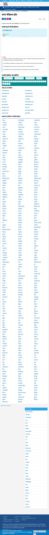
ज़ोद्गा (19, 216)
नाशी (19, 257)
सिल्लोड (4, 395)
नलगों (3, 250)
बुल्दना (4, 295)
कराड (19, 164)
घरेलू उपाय (12, 7)
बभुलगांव (20, 292)
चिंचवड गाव (37, 206)
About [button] (5, 0)
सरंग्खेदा (20, 383)
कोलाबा (20, 183)
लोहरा (19, 353)
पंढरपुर (35, 267)
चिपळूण (20, 208)
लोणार (19, 350)
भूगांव (19, 306)
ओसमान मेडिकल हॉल (5, 93)
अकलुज (4, 122)
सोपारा (35, 395)
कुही (3, 174)
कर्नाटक (27, 456)
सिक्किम (27, 490)
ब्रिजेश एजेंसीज (4, 96)
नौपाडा (4, 264)
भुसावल (36, 311)
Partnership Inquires (25, 516)
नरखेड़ (20, 248)
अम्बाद (4, 132)
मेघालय (27, 470)
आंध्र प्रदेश (28, 414)
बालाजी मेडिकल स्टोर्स (29, 96)
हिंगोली (35, 399)
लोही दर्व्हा (36, 353)
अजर (3, 127)
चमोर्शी (35, 202)
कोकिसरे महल (37, 178)
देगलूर (19, 229)
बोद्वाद (19, 304)
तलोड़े (19, 225)
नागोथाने (4, 255)
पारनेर (3, 283)
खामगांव (20, 190)
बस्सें (19, 297)
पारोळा (19, 283)
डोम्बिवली (4, 220)
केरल (26, 459)
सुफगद (4, 383)
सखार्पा (4, 381)
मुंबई (3, 323)
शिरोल (19, 378)
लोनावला (36, 350)
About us (5, 516)
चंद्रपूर (4, 202)
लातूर (3, 350)
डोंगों (35, 218)
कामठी (35, 174)
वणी (35, 355)
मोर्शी (19, 337)
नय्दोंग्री (4, 248)
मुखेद (3, 318)
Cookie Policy (29, 532)
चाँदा (19, 204)
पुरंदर (19, 274)
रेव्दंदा (19, 343)
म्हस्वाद (36, 327)
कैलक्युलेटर (25, 7)
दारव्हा (19, 239)
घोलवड (20, 199)
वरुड (3, 357)
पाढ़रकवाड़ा (37, 281)
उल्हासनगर (36, 148)
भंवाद (19, 311)
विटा (3, 369)
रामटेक (20, 346)
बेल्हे (35, 295)
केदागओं (20, 157)
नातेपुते (20, 255)
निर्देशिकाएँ (14, 9)
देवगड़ (3, 232)
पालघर (35, 283)
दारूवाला (36, 239)
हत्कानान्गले (21, 397)
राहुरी (19, 348)
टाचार (35, 216)
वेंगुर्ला (3, 355)
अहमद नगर (5, 139)
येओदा (19, 339)
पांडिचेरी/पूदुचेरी (28, 481)
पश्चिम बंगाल (28, 507)
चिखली (4, 206)
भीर (3, 316)
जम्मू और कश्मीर (28, 451)
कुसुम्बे (19, 171)
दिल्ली (27, 437)
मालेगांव (4, 332)
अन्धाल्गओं (36, 127)
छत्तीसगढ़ (27, 428)
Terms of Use (12, 533)
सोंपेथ (19, 395)
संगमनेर (20, 381)
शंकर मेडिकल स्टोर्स (5, 110)
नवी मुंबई (4, 253)
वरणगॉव (20, 357)
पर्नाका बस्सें (37, 274)
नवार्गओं (36, 250)
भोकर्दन (20, 316)
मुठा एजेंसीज (4, 99)
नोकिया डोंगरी (37, 262)
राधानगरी (4, 346)
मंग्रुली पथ (37, 318)
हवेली (3, 399)
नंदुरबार (36, 246)
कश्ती (19, 169)
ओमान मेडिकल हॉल (28, 90)
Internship (24, 0)
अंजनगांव (20, 125)
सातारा (35, 388)
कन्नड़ (4, 160)
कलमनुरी (4, 167)
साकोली (4, 388)
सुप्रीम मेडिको (27, 113)
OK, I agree (35, 531)
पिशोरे (35, 288)
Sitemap (17, 519)
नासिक (36, 257)
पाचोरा (3, 281)
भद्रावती (20, 309)
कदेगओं (36, 155)
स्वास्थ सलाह (7, 7)
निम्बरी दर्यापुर (5, 262)
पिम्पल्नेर (20, 288)
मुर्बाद (3, 325)
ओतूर (35, 150)
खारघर (36, 190)
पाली (3, 285)
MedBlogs (31, 0)
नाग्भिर (35, 253)
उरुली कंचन (21, 148)
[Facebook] (3, 19)
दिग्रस (4, 241)
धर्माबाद (20, 243)
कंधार (35, 157)
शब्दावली (37, 7)
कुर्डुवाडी (20, 162)
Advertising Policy (7, 521)
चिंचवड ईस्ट (21, 206)
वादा (35, 364)
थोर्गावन (20, 227)
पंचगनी (20, 264)
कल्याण (4, 169)
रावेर (35, 346)
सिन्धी (35, 390)
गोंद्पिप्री (4, 197)
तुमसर (35, 220)
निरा (19, 262)
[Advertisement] (24, 45)
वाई (35, 362)
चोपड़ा (3, 211)
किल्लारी (20, 178)
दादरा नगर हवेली (28, 431)
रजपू (35, 341)
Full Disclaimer (6, 529)
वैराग (3, 360)
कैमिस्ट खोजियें (8, 11)
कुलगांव (36, 164)
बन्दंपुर (4, 292)
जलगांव (4, 213)
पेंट (35, 264)
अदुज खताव (21, 127)
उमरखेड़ (4, 146)
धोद (3, 246)
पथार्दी (3, 271)
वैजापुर (20, 355)
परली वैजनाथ (21, 276)
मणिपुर (27, 467)
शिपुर (19, 376)
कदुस (3, 157)
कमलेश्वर (20, 160)
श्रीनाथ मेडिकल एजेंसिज (29, 110)
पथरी (35, 269)
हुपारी (35, 397)
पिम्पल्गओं (4, 288)
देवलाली (36, 232)
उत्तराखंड (27, 504)
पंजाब (26, 484)
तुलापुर (4, 225)
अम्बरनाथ (36, 129)
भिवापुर (36, 313)
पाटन (19, 281)
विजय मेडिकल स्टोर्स (5, 107)
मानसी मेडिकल (27, 99)
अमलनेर (36, 132)
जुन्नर (19, 211)
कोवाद (3, 185)
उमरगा (19, 146)
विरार (19, 369)
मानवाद (36, 330)
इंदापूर (3, 143)
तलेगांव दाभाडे (37, 222)
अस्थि (35, 136)
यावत (3, 341)
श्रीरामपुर (20, 371)
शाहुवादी (36, 374)
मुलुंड (35, 325)
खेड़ (19, 185)
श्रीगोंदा (4, 371)
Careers (18, 0)
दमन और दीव (28, 434)
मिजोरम (27, 473)
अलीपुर (4, 136)
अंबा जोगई (5, 129)
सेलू (35, 383)
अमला (3, 134)
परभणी (4, 276)
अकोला (20, 122)
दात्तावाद (20, 236)
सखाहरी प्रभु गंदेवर (5, 113)
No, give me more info (42, 531)
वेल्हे (3, 362)
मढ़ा (3, 320)
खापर (3, 190)
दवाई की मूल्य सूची (8, 9)
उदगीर (35, 143)
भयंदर (3, 311)
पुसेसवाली (20, 278)
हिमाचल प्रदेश (28, 448)
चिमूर (35, 208)
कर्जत (3, 162)
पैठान (3, 267)
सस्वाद (35, 385)
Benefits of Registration (9, 519)
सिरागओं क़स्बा (22, 392)
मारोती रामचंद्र (4, 101)
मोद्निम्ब (4, 337)
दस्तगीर (36, 234)
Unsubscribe (24, 519)
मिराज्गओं (20, 334)
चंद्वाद (19, 202)
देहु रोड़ (4, 236)
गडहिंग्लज (4, 195)
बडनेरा (35, 290)
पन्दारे (19, 271)
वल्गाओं (36, 360)
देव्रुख (20, 232)
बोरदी (35, 304)
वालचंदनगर (5, 367)
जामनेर (20, 213)
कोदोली (4, 181)
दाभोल (3, 239)
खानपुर (36, 188)
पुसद (3, 278)
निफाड (35, 260)
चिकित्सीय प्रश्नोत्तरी (31, 7)
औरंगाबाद (4, 153)
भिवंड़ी (19, 313)
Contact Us (37, 0)
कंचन (35, 153)
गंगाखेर (20, 192)
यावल (19, 341)
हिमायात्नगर (5, 402)
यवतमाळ (36, 339)
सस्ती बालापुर (21, 385)
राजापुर (36, 343)
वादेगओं (20, 364)
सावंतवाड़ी (4, 390)
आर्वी (19, 141)
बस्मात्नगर (5, 297)
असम (26, 420)
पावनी (19, 285)
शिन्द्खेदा (4, 376)
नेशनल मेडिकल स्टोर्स (29, 93)
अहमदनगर (21, 139)
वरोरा (19, 360)
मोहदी (35, 337)
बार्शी (19, 299)
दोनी (35, 241)
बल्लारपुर (20, 295)
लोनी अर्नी (4, 353)
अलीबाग (20, 136)
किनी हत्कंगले (5, 178)
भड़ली (35, 306)
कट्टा (3, 155)
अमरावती (20, 132)
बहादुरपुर (36, 297)
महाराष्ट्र (27, 465)
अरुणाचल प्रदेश (28, 417)
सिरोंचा (35, 392)
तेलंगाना (27, 495)
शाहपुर (20, 374)
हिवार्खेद (20, 402)
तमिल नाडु (27, 493)
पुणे (3, 269)
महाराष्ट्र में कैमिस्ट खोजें (16, 11)
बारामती (36, 299)
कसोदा (35, 171)
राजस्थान (27, 487)
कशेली (35, 169)
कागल (19, 174)
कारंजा (4, 176)
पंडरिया (20, 267)
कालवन (36, 176)
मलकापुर (20, 325)
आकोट (4, 141)
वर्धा (35, 357)
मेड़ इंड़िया (2, 11)
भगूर (3, 306)
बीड (35, 302)
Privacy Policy (4, 533)
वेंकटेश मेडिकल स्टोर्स (29, 104)
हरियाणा (27, 445)
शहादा (3, 374)
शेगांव (35, 369)
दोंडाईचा (20, 241)
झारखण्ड (27, 453)
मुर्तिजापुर (36, 323)
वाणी (3, 364)
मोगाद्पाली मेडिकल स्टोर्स (29, 101)
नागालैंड (27, 476)
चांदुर (3, 204)
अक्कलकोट (37, 120)
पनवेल (35, 271)
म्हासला (20, 330)
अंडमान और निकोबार (29, 411)
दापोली (35, 236)
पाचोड (35, 278)
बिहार (26, 423)
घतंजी (35, 197)
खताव (3, 188)
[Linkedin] (10, 19)
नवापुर (19, 250)
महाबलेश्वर (5, 330)
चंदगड (35, 199)
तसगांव (36, 225)
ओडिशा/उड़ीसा (28, 479)
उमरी (35, 146)
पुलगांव (36, 276)
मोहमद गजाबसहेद (5, 104)
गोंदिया (19, 197)
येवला (3, 120)
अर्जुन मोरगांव (37, 134)
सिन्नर (4, 392)
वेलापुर (20, 362)
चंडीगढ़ (27, 425)
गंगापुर (35, 192)
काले (19, 176)
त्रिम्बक (20, 222)
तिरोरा (3, 227)
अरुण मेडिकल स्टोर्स (5, 90)
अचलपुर (4, 125)
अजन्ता (36, 125)
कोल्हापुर (4, 183)
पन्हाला (4, 274)
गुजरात (27, 442)
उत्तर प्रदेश (27, 501)
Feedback (17, 521)
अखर (35, 122)
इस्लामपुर (20, 143)
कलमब (20, 167)
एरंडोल (20, 150)
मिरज (3, 334)
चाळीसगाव (36, 204)
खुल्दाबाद (20, 188)
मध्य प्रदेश (27, 462)
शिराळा (4, 378)
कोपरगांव (36, 181)
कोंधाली (20, 181)
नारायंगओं (4, 257)
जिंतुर (3, 216)
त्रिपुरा (27, 498)
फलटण (20, 290)
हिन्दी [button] (41, 0)
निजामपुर (20, 260)
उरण (3, 148)
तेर (3, 222)
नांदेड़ (35, 255)
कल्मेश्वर (36, 167)
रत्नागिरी (4, 343)
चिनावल (4, 208)
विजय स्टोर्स (27, 107)
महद (19, 327)
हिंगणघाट (20, 399)
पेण (19, 269)
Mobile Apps (12, 0)
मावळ (35, 332)
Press (16, 518)
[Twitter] (5, 19)
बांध (3, 299)
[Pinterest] (8, 19)
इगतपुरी (36, 141)
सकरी (35, 378)
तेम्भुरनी (20, 220)
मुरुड (19, 323)
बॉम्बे (3, 304)
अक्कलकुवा (21, 120)
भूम (35, 309)
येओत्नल (4, 339)
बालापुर (4, 302)
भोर (35, 316)
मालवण (20, 332)
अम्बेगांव (20, 129)
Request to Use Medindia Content (28, 518)
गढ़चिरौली (20, 195)
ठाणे (3, 218)
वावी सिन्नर (21, 367)
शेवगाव (36, 371)
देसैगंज (20, 234)
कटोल (19, 155)
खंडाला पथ (37, 185)
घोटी (3, 199)
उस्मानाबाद (5, 150)
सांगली (20, 388)
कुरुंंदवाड (36, 162)
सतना (35, 381)
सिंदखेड (20, 390)
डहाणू (19, 218)
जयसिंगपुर (36, 211)
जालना (35, 213)
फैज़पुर (4, 290)
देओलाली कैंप (37, 227)
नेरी (35, 248)
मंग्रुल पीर (21, 318)
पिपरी (35, 285)
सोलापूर (4, 397)
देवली (3, 234)
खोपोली (4, 192)
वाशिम (35, 367)
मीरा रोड (36, 334)
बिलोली (20, 302)
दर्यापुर (35, 229)
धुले (35, 243)
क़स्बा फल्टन (5, 171)
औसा (19, 153)
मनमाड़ (36, 320)
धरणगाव (4, 243)
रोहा (35, 348)
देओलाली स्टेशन (6, 229)
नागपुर (19, 253)
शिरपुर (35, 376)
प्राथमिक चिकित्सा (18, 7)
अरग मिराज (21, 134)
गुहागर (35, 195)
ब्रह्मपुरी (36, 292)
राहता (3, 348)
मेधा (19, 320)
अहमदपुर (36, 139)
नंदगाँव (20, 246)
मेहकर (3, 327)
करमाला (4, 164)
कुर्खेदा (35, 160)
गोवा (26, 439)
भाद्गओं (4, 313)
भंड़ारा (3, 309)
